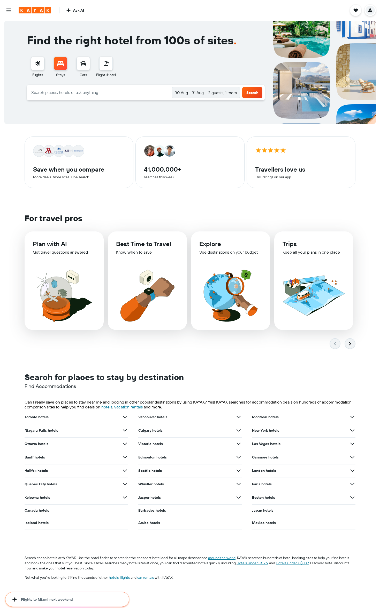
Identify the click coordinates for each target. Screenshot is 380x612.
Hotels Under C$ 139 (292, 563)
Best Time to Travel (143, 244)
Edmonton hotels (152, 457)
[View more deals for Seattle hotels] (238, 471)
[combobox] (99, 92)
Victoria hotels (150, 443)
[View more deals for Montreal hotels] (352, 417)
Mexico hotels (264, 522)
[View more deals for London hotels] (352, 471)
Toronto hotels (37, 417)
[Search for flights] (37, 63)
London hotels (264, 470)
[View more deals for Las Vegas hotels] (352, 444)
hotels (106, 406)
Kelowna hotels (37, 497)
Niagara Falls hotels (41, 430)
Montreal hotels (265, 417)
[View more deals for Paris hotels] (352, 484)
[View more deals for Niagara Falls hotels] (125, 430)
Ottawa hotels (36, 443)
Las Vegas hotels (266, 443)
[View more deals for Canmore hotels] (352, 457)
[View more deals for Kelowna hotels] (125, 497)
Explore (210, 244)
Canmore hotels (265, 457)
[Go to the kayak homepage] (35, 10)
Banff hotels (35, 457)
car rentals (145, 577)
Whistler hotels (151, 484)
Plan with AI (50, 244)
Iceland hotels (37, 522)
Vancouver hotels (152, 417)
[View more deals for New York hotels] (352, 430)
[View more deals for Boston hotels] (352, 497)
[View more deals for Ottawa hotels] (125, 444)
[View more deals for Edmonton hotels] (238, 457)
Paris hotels (262, 484)
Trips (290, 244)
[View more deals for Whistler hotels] (238, 484)
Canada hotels (37, 510)
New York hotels (265, 430)
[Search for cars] (83, 63)
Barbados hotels (152, 510)
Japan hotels (262, 510)
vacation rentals (128, 406)
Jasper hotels (149, 497)
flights (125, 577)
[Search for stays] (60, 63)
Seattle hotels (150, 470)
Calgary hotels (150, 430)
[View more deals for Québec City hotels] (125, 484)
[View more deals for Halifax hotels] (125, 471)
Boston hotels (263, 497)
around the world (221, 557)
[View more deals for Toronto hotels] (125, 417)
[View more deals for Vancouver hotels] (238, 417)
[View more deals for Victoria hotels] (238, 444)
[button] (8, 10)
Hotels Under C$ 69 (252, 563)
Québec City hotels (41, 484)
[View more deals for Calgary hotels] (238, 430)
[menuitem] (38, 67)
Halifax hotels (36, 470)
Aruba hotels (149, 522)
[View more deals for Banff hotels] (125, 457)
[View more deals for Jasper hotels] (238, 497)
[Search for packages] (106, 63)
